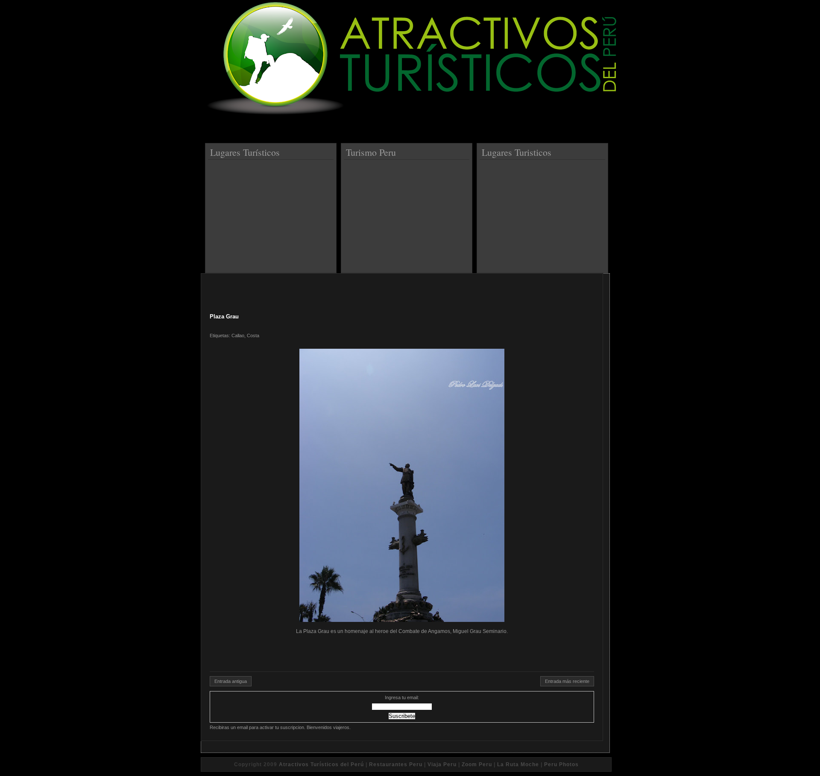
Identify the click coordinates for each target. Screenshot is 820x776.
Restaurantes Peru (395, 764)
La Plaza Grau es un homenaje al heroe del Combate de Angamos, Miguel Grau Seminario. (402, 631)
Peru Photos (561, 764)
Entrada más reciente (567, 681)
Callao (237, 335)
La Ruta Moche (518, 764)
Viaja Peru (442, 764)
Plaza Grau (224, 316)
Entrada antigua (230, 681)
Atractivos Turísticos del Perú (321, 764)
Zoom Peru (477, 764)
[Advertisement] (272, 213)
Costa (253, 335)
